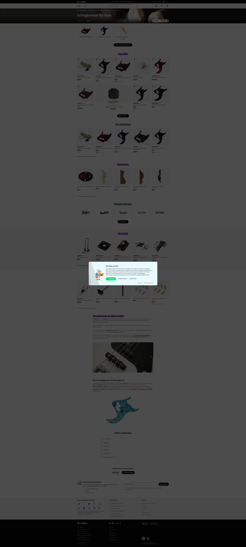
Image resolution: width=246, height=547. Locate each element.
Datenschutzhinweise (148, 282)
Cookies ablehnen (122, 278)
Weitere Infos (132, 278)
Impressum (139, 282)
